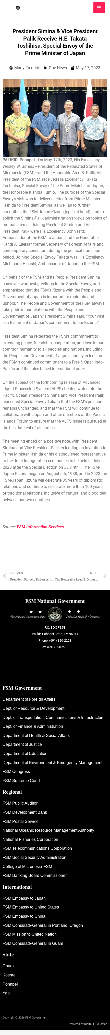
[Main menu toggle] (99, 7)
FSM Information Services (40, 526)
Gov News (58, 67)
